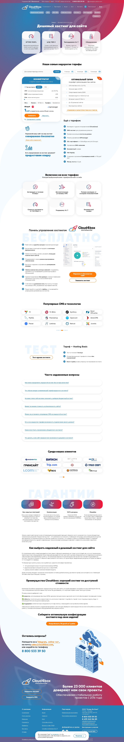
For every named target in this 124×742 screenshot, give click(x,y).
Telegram (42, 642)
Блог (72, 6)
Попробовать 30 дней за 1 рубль (62, 623)
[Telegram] (63, 731)
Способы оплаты (47, 722)
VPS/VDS (55, 12)
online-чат (53, 642)
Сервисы (96, 16)
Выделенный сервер (37, 12)
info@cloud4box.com (88, 723)
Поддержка (30, 1)
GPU (48, 12)
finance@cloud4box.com (89, 724)
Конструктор (87, 12)
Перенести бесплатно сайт (82, 275)
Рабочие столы (66, 12)
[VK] (67, 731)
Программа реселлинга (69, 716)
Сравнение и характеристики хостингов (82, 110)
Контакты (80, 6)
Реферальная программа (70, 712)
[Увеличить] (100, 246)
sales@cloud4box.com (95, 1)
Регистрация (92, 6)
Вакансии (25, 719)
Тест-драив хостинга (41, 357)
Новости (44, 716)
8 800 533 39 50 (78, 1)
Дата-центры (26, 716)
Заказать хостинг (82, 280)
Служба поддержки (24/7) (50, 729)
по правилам (55, 734)
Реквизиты (25, 725)
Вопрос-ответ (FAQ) (48, 725)
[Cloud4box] (31, 7)
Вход (100, 6)
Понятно (79, 736)
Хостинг (76, 12)
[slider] (24, 99)
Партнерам (57, 6)
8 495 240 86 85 (89, 719)
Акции (65, 6)
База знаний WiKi (89, 731)
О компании (46, 6)
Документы (25, 722)
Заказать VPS (31, 697)
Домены (97, 12)
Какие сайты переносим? (33, 140)
